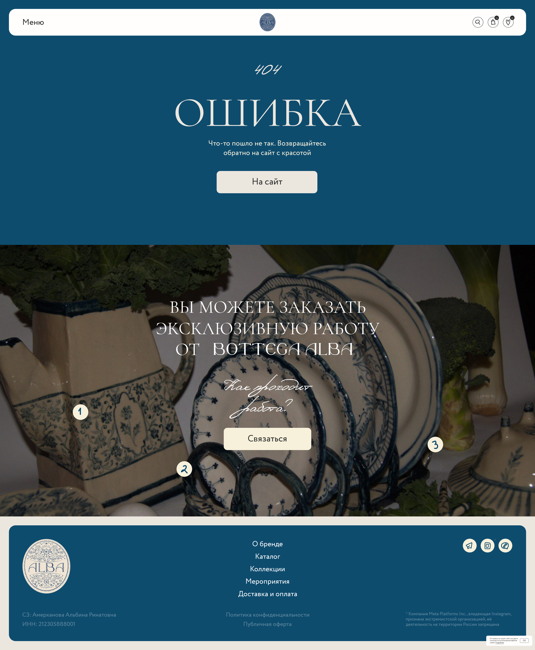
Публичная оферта (267, 624)
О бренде (267, 544)
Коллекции (267, 569)
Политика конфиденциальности (268, 615)
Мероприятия (267, 581)
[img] (267, 22)
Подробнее (499, 643)
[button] (33, 22)
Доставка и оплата (267, 594)
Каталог (267, 556)
